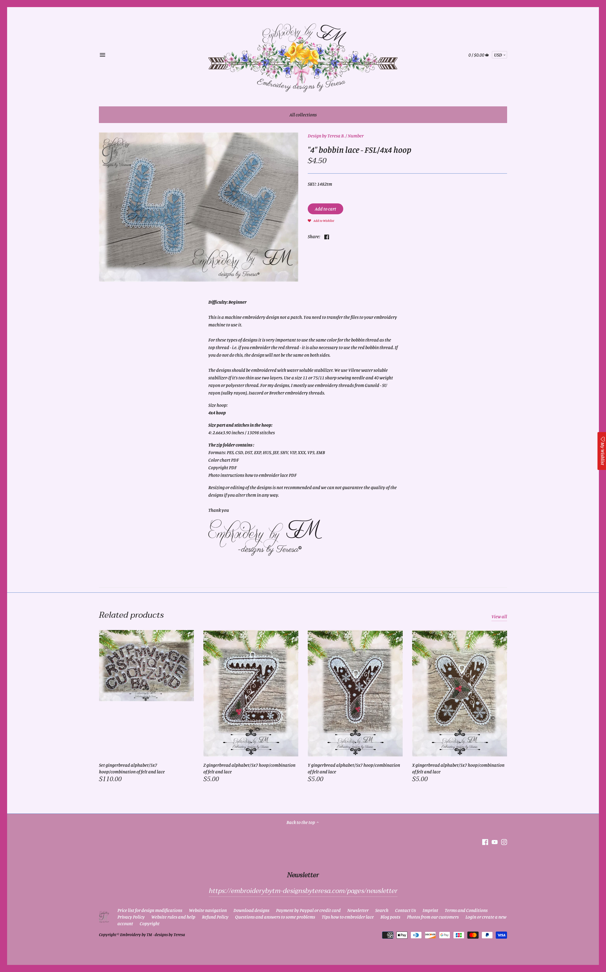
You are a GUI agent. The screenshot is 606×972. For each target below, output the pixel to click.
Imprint (430, 910)
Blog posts (390, 917)
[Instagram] (504, 841)
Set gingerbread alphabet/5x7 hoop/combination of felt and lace (132, 768)
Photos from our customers (433, 917)
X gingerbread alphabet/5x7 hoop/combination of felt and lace (458, 768)
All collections (303, 115)
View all (499, 616)
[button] (321, 220)
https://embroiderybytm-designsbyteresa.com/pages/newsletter (303, 891)
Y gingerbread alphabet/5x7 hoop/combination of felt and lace (354, 768)
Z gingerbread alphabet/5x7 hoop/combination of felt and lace (249, 768)
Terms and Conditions (466, 910)
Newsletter (358, 910)
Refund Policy (215, 917)
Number (356, 136)
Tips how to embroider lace (348, 917)
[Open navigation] (102, 54)
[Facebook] (485, 841)
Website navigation (208, 910)
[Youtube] (495, 841)
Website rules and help (173, 917)
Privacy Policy (131, 917)
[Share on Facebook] (326, 236)
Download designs (251, 910)
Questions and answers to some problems (275, 917)
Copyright (150, 923)
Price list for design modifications (149, 910)
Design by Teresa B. (326, 136)
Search (381, 910)
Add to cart (325, 209)
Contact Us (405, 910)
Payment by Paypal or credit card (308, 910)
